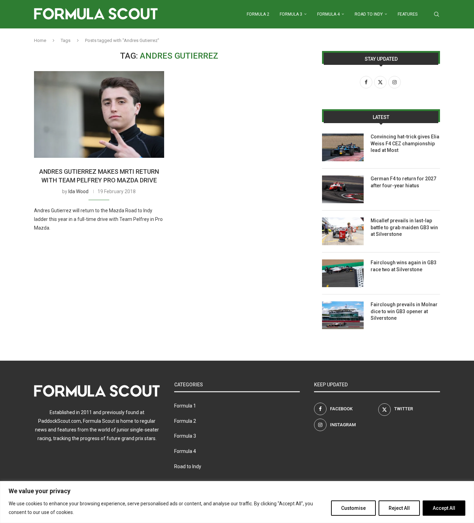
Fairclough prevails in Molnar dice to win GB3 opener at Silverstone (404, 311)
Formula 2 (258, 14)
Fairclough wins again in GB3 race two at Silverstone (404, 266)
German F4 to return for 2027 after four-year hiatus (403, 182)
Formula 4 (328, 14)
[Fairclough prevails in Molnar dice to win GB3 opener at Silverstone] (343, 315)
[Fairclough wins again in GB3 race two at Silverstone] (343, 273)
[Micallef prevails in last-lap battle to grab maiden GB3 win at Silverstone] (343, 231)
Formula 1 (185, 406)
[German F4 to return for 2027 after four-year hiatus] (343, 189)
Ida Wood (78, 191)
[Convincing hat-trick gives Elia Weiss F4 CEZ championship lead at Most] (343, 147)
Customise (353, 508)
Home (40, 40)
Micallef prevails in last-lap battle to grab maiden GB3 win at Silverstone (404, 227)
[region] (237, 502)
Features (407, 14)
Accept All (444, 508)
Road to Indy (369, 14)
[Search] (436, 14)
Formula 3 (291, 14)
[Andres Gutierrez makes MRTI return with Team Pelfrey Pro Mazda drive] (99, 114)
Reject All (399, 508)
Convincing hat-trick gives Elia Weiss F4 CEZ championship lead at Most (405, 143)
